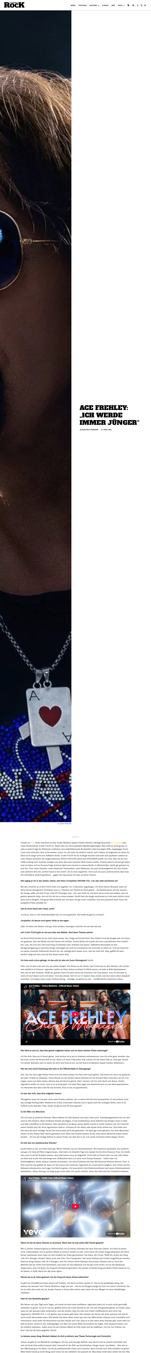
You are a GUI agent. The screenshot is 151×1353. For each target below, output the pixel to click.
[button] (133, 5)
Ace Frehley (116, 843)
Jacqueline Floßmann (89, 429)
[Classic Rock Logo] (14, 5)
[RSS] (145, 5)
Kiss (33, 843)
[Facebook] (138, 5)
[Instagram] (141, 5)
